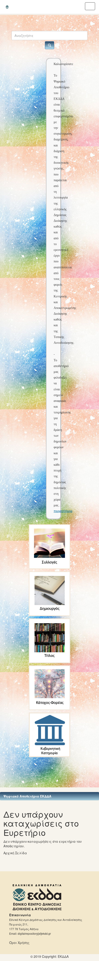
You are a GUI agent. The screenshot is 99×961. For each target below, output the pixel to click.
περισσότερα (63, 511)
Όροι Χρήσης (19, 942)
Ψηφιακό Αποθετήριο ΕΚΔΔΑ (27, 796)
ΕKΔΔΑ (63, 956)
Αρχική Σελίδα (15, 853)
